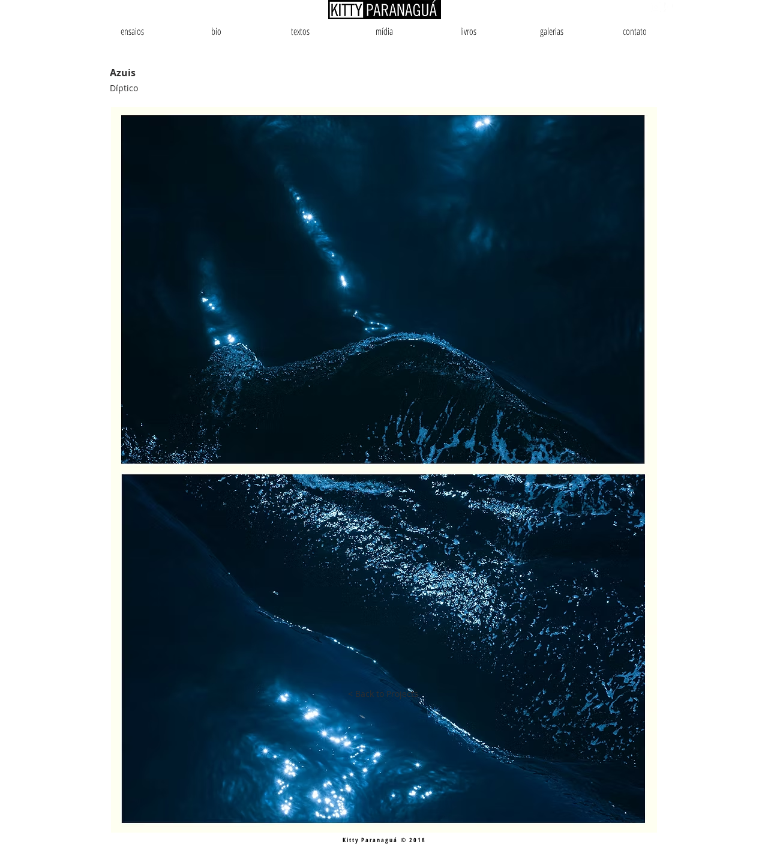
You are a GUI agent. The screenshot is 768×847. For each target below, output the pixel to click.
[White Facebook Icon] (668, 7)
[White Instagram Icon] (656, 7)
